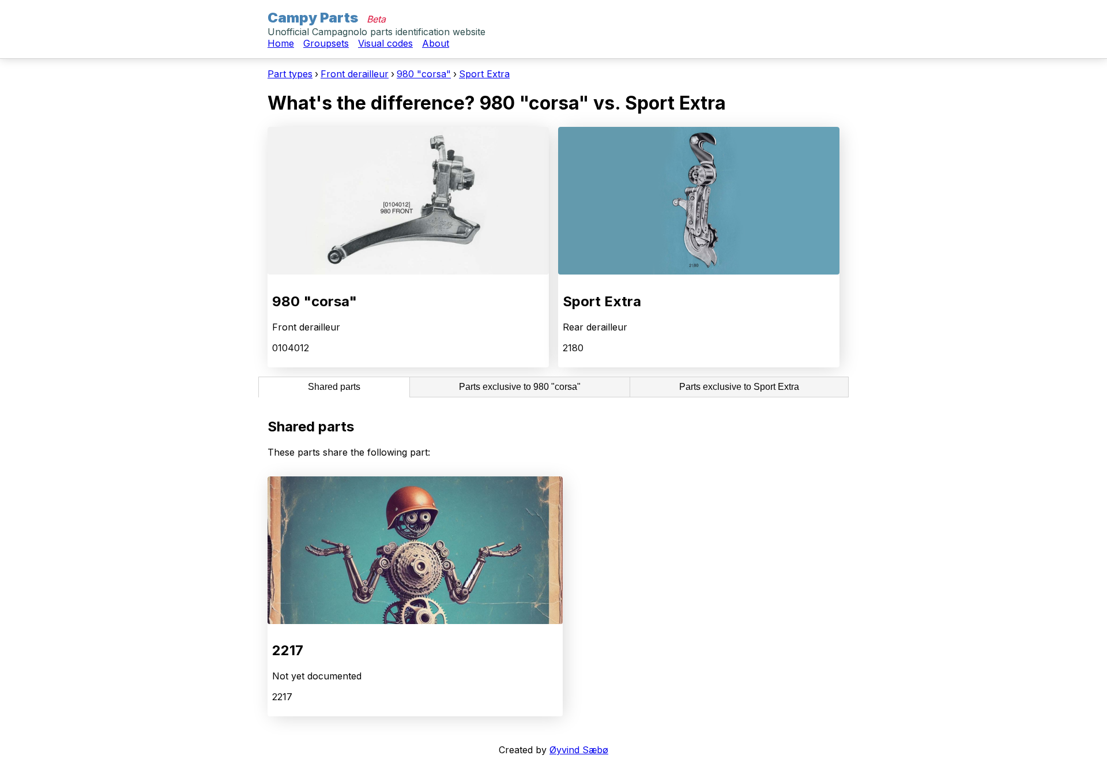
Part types (290, 74)
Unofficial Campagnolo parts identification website (376, 31)
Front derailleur (355, 74)
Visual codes (385, 43)
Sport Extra (484, 74)
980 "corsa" (424, 74)
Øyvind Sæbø (578, 750)
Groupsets (326, 43)
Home (281, 43)
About (435, 43)
